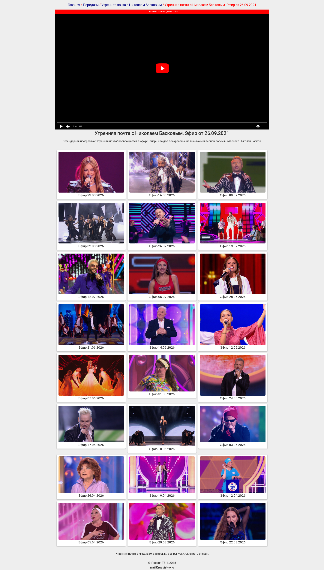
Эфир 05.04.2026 (91, 542)
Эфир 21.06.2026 (91, 347)
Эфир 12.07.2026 (91, 297)
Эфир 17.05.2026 (91, 445)
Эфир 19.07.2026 (233, 246)
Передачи (91, 5)
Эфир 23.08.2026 (91, 195)
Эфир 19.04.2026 (162, 495)
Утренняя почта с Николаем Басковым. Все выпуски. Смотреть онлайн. (162, 553)
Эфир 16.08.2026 (162, 195)
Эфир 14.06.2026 (162, 347)
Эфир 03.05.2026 (233, 445)
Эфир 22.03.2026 (233, 542)
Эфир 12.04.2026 (233, 495)
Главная (74, 5)
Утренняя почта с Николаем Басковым (131, 5)
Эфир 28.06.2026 (233, 297)
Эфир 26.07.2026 (162, 246)
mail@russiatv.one (162, 567)
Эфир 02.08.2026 (91, 246)
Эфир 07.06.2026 (91, 398)
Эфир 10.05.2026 (162, 449)
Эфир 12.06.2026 (233, 347)
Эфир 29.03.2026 (162, 542)
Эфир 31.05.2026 (162, 394)
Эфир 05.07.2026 (162, 297)
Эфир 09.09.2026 (233, 195)
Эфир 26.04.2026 (91, 495)
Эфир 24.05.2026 (233, 398)
